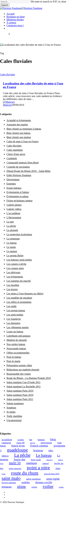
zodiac (61, 487)
